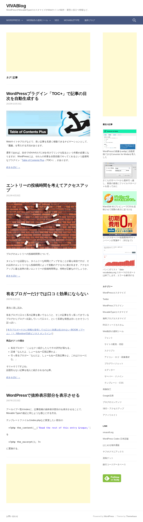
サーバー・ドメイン (113, 376)
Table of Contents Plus (33, 160)
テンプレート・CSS (113, 383)
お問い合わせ (12, 516)
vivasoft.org (108, 432)
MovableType (71, 20)
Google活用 (108, 395)
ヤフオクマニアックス (113, 451)
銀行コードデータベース (114, 464)
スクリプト (109, 350)
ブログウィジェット (113, 363)
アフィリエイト (110, 415)
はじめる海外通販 (111, 445)
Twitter (106, 299)
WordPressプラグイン (113, 305)
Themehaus (131, 516)
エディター (109, 370)
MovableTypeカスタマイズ (115, 312)
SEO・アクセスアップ (113, 408)
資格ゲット (108, 458)
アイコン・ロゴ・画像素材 (117, 357)
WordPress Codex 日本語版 (116, 439)
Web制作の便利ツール (37, 20)
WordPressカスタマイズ (114, 292)
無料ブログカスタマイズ (114, 318)
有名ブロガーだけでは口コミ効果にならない (47, 293)
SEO (56, 20)
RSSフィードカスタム (113, 325)
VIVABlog (16, 5)
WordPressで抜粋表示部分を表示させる (43, 395)
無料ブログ (89, 20)
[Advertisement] (48, 52)
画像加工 (107, 389)
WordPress (13, 20)
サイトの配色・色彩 (113, 344)
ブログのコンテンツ (112, 402)
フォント (108, 338)
